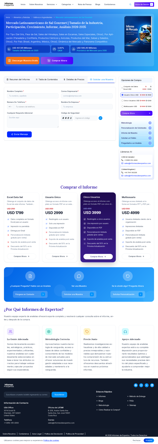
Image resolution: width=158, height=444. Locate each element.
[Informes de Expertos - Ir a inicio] (9, 4)
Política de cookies (51, 440)
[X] (147, 385)
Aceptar (149, 440)
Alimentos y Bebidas (22, 17)
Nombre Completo (15, 91)
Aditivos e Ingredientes (42, 17)
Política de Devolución (54, 434)
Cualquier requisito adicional (20, 113)
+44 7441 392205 (130, 172)
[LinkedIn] (152, 385)
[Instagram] (141, 385)
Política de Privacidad (75, 434)
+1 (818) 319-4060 (131, 160)
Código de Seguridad (70, 113)
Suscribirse (59, 395)
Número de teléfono (16, 102)
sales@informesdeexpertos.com (137, 163)
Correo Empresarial (70, 91)
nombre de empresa (70, 102)
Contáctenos (24, 434)
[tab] (18, 79)
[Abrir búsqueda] (130, 4)
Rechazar (137, 440)
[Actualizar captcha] (100, 118)
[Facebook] (136, 385)
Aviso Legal (36, 434)
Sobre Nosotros (9, 434)
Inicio (8, 17)
